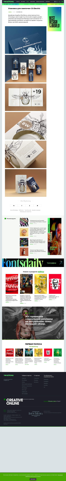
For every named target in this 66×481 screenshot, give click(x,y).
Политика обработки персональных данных (52, 412)
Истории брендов (39, 4)
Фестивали (48, 1)
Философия (32, 1)
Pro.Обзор (23, 1)
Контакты (60, 4)
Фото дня (24, 389)
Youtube (46, 385)
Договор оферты (47, 411)
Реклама (56, 4)
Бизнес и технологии (40, 1)
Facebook (46, 379)
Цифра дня (24, 391)
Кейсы (28, 1)
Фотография (26, 4)
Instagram (46, 381)
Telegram (46, 383)
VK (44, 387)
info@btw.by (6, 380)
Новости (17, 1)
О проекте (52, 4)
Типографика (32, 4)
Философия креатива (27, 384)
